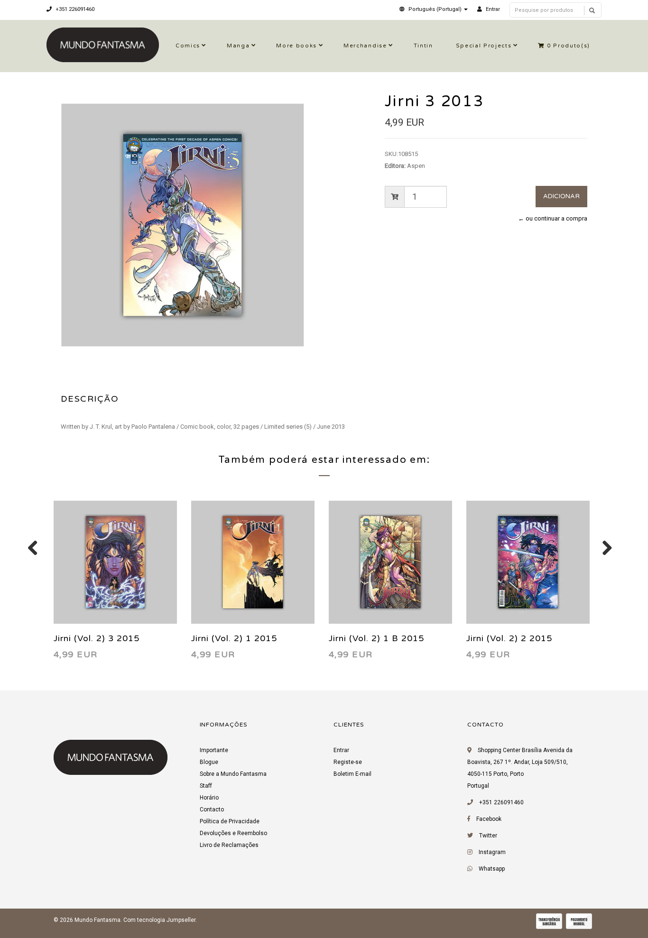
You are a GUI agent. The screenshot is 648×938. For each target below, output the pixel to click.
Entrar (341, 750)
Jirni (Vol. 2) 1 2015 (234, 638)
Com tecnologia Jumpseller (159, 920)
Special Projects (484, 46)
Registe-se (347, 762)
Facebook (488, 819)
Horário (209, 797)
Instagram (492, 852)
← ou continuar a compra (552, 218)
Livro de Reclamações (229, 845)
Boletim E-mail (352, 774)
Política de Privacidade (229, 821)
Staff (206, 785)
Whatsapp (492, 868)
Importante (214, 750)
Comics (188, 46)
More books (296, 46)
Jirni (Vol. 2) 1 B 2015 (376, 638)
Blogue (209, 762)
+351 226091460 (74, 9)
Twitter (488, 835)
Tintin (423, 46)
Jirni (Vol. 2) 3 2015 (96, 638)
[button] (433, 9)
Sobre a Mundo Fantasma (233, 774)
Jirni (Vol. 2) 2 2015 (509, 638)
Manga (238, 46)
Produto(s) (568, 46)
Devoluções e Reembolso (233, 833)
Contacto (212, 809)
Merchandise (365, 46)
